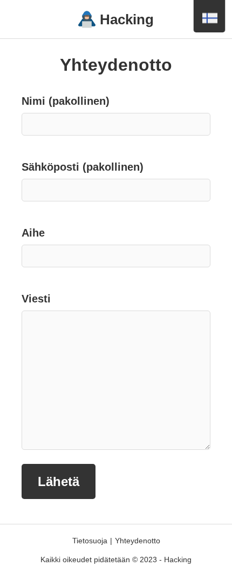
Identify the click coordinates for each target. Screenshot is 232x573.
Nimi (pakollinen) (66, 101)
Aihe (33, 233)
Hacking (127, 19)
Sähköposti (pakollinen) (83, 167)
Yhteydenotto (137, 540)
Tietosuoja (89, 540)
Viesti (36, 299)
